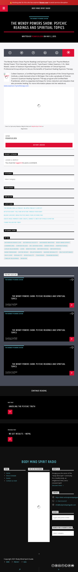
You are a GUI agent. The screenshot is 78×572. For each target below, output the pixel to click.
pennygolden (37, 36)
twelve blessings (12, 258)
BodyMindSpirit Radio (37, 126)
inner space (49, 246)
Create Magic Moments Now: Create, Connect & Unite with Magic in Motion (29, 219)
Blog (25, 562)
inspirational (61, 246)
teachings (40, 255)
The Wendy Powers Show (39, 18)
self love (8, 255)
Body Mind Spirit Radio (41, 8)
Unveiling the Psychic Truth (22, 406)
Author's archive (39, 145)
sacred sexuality (50, 252)
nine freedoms (10, 252)
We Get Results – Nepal (20, 434)
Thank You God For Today (12, 222)
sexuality (18, 255)
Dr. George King (36, 246)
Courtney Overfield (11, 304)
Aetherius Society (30, 242)
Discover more (57, 485)
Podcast (16, 562)
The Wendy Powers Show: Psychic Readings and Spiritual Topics (38, 297)
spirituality (29, 255)
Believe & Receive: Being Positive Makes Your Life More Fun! (23, 215)
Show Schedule (11, 476)
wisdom (24, 258)
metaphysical (42, 249)
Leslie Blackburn (11, 249)
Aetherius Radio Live (13, 242)
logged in (19, 163)
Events (8, 478)
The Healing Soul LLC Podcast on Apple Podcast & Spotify (23, 208)
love (22, 249)
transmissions (52, 255)
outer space (23, 252)
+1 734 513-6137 (61, 501)
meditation (30, 249)
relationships (36, 252)
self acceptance (66, 252)
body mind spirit (63, 242)
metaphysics (55, 249)
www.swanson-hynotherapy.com (16, 86)
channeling (9, 246)
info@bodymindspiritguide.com (66, 505)
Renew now (44, 2)
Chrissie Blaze (22, 246)
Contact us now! (11, 481)
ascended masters (47, 242)
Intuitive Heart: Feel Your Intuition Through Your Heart (23, 212)
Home (8, 473)
